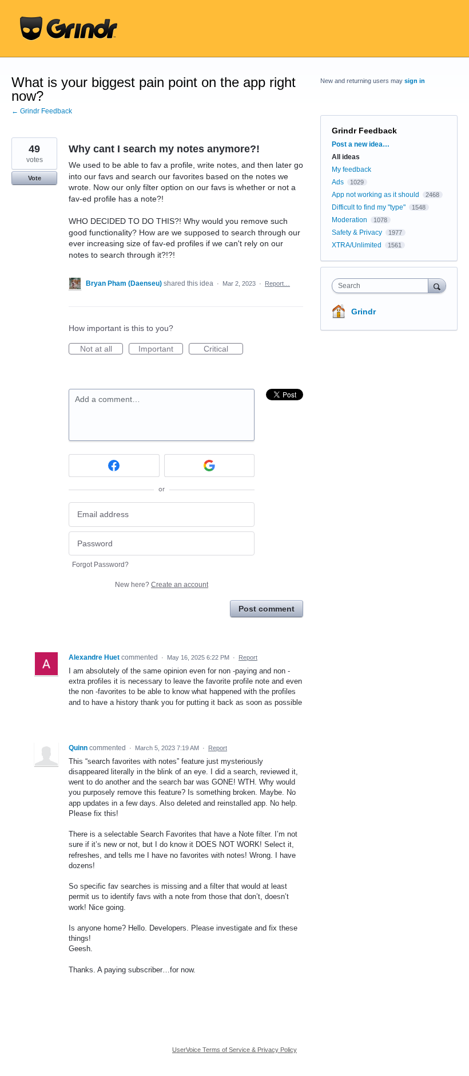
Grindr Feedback (364, 130)
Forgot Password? (100, 565)
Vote (34, 178)
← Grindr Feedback (41, 111)
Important (160, 349)
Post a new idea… (360, 144)
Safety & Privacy (358, 232)
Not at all (101, 349)
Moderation (350, 220)
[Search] (437, 285)
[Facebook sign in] (114, 465)
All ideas (346, 157)
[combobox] (382, 286)
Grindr (363, 311)
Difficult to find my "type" (369, 207)
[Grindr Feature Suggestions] (68, 28)
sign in (414, 80)
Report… (277, 283)
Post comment (267, 608)
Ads (338, 182)
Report (248, 657)
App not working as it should (375, 195)
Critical (223, 349)
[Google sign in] (209, 465)
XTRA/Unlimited (356, 245)
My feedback (351, 169)
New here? (161, 585)
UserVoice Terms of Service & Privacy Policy (234, 1049)
